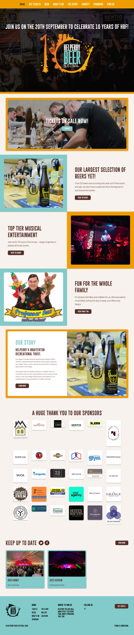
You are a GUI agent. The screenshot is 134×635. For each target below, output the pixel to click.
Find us (110, 4)
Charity (86, 4)
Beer (47, 4)
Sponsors (98, 4)
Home (22, 4)
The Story (73, 4)
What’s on (58, 4)
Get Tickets (35, 4)
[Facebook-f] (47, 542)
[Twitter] (41, 542)
